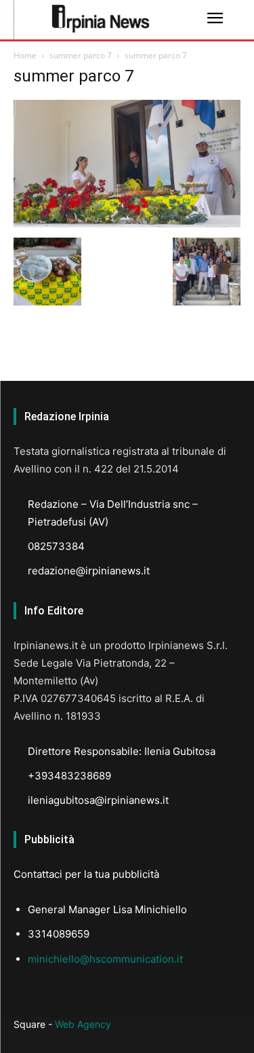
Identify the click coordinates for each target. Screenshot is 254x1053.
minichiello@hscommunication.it (105, 959)
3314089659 (58, 933)
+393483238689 (69, 775)
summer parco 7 (80, 55)
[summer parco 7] (127, 223)
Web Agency (83, 1024)
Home (25, 55)
